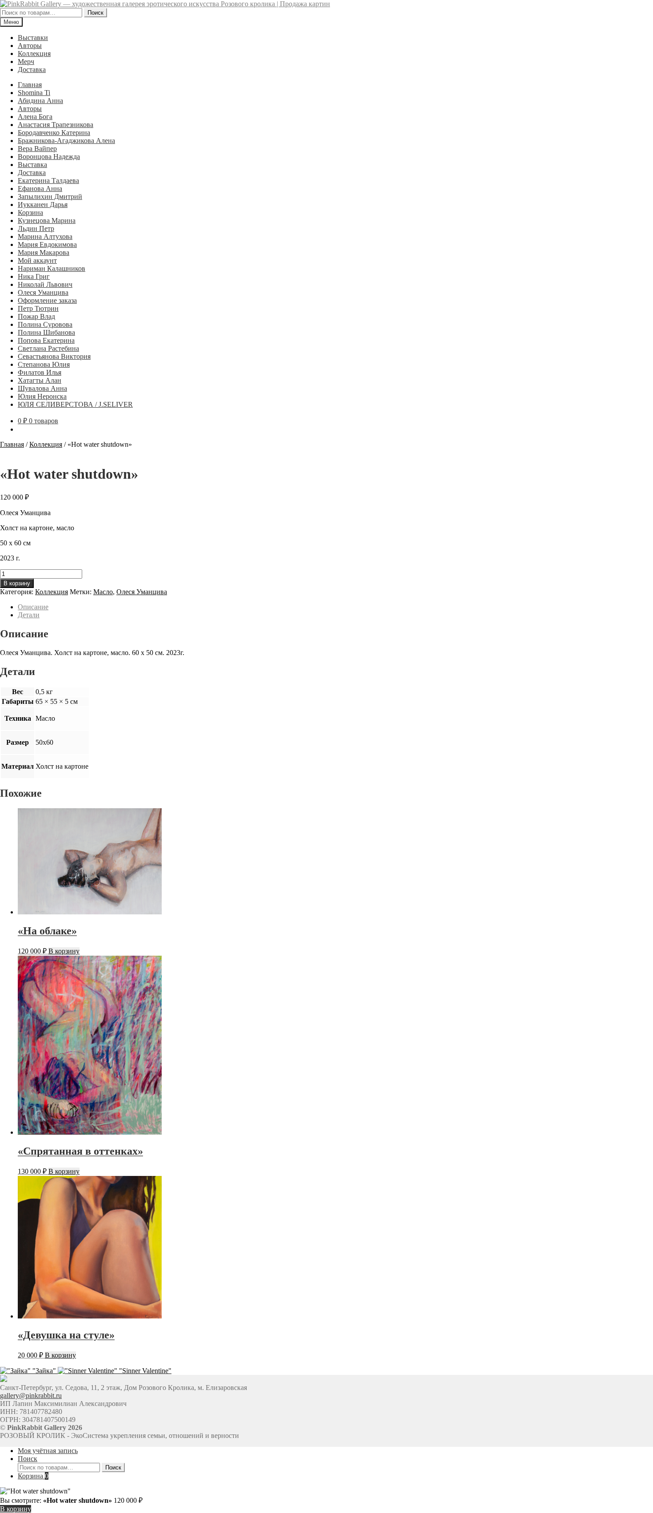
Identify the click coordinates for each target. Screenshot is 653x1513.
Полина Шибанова (46, 332)
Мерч (26, 61)
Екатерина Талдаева (48, 180)
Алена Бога (35, 116)
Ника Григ (34, 276)
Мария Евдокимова (47, 244)
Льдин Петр (36, 228)
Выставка (32, 164)
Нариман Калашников (51, 268)
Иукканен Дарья (43, 204)
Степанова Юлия (44, 364)
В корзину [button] (64, 951)
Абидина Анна (40, 100)
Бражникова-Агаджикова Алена (66, 140)
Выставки (33, 37)
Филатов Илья (39, 372)
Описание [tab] (33, 607)
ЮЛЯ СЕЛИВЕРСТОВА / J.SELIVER (75, 404)
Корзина (30, 212)
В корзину (17, 583)
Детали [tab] (29, 615)
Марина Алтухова (45, 236)
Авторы (30, 45)
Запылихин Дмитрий (50, 196)
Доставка (32, 69)
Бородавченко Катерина (54, 132)
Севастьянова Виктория (54, 356)
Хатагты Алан (39, 380)
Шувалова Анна (42, 388)
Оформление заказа (47, 300)
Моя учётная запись (48, 1450)
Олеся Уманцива (43, 292)
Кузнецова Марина (47, 220)
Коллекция (34, 53)
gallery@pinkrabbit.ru (31, 1395)
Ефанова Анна (40, 188)
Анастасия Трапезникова (55, 124)
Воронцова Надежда (49, 156)
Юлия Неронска (42, 396)
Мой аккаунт (37, 260)
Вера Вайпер (37, 148)
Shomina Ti (34, 92)
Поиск (96, 12)
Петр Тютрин (38, 308)
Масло (103, 592)
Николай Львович (45, 284)
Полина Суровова (45, 324)
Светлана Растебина (48, 348)
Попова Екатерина (46, 340)
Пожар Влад (36, 316)
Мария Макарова (43, 252)
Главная (30, 84)
